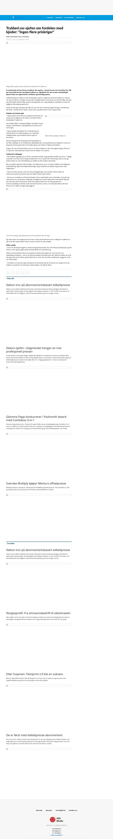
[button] (8, 273)
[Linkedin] (58, 802)
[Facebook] (54, 802)
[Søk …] (103, 17)
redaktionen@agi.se (56, 835)
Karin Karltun (14, 36)
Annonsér (59, 17)
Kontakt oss (80, 17)
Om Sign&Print (69, 17)
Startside (50, 17)
